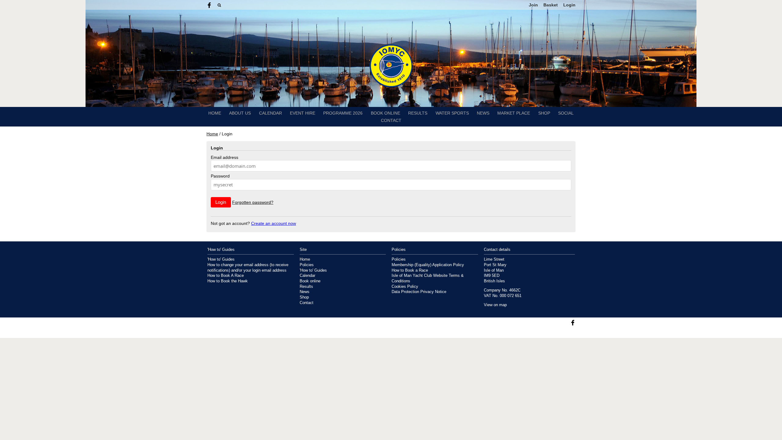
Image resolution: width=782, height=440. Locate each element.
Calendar (270, 113)
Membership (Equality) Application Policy (428, 265)
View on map (495, 305)
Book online (385, 113)
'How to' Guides (221, 259)
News (483, 113)
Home (214, 113)
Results (417, 113)
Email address (224, 157)
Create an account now (273, 223)
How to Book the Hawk (227, 281)
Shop (544, 113)
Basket (550, 4)
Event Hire (302, 113)
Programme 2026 (343, 113)
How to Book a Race (410, 270)
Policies (307, 265)
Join (533, 4)
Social (566, 113)
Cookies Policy (405, 286)
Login (569, 4)
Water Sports (452, 113)
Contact (391, 120)
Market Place (513, 113)
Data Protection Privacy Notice (419, 292)
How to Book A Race (225, 275)
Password (220, 176)
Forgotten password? (252, 202)
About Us (240, 113)
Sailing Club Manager (557, 333)
